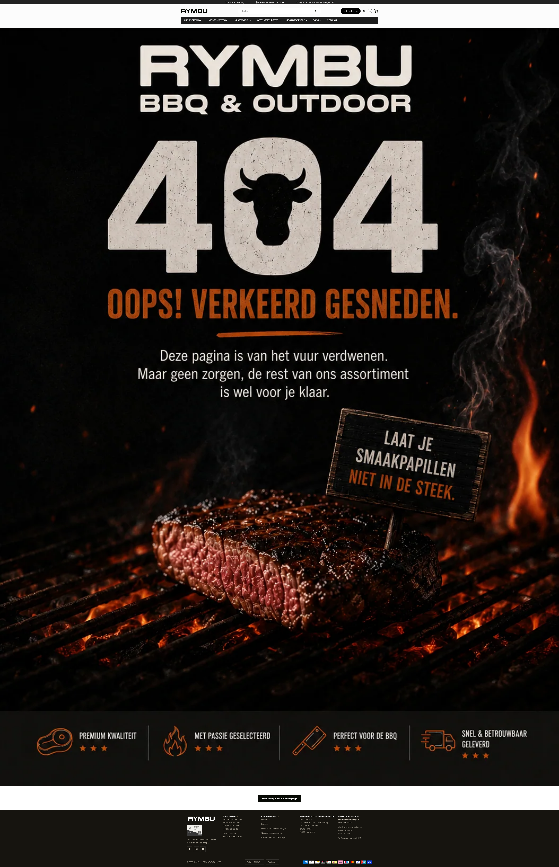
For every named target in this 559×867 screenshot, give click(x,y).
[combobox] (279, 11)
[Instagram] (196, 849)
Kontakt (264, 823)
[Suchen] (316, 11)
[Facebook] (189, 849)
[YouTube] (203, 849)
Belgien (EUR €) (253, 862)
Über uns (265, 819)
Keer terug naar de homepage (279, 799)
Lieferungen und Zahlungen (273, 837)
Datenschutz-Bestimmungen (273, 828)
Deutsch (271, 862)
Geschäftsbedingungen (271, 832)
